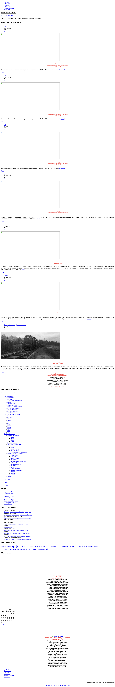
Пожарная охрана (16, 464)
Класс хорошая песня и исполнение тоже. (16, 524)
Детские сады (15, 458)
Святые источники (16, 400)
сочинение (100, 546)
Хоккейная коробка (16, 470)
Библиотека (14, 455)
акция (2, 546)
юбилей (45, 549)
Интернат (13, 459)
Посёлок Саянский (9, 434)
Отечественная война (13, 408)
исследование (40, 546)
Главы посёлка (15, 449)
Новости (6, 2)
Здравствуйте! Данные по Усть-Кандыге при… (17, 512)
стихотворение (8, 549)
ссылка (105, 546)
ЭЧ (8, 432)
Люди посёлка (11, 446)
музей (57, 546)
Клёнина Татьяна (9, 498)
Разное (6, 485)
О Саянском (7, 3)
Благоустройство (12, 443)
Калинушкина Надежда (11, 495)
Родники (9, 399)
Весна (12, 437)
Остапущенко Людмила (11, 501)
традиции (26, 549)
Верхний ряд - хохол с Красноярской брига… (17, 533)
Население (7, 6)
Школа (6, 225)
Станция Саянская (9, 325)
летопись (53, 546)
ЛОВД (9, 420)
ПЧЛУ (9, 428)
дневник (27, 546)
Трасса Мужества (21, 325)
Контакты (7, 9)
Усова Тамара (8, 504)
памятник (65, 546)
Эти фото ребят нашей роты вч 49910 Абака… (17, 536)
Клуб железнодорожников (18, 461)
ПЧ (8, 426)
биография (14, 546)
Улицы (9, 477)
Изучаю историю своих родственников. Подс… (18, 515)
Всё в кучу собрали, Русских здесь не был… (16, 530)
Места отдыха (11, 397)
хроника (32, 549)
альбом (6, 546)
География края (8, 396)
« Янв (2, 624)
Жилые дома (11, 474)
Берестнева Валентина (10, 491)
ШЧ (5, 26)
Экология (7, 484)
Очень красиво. (8, 527)
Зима (12, 441)
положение (77, 546)
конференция (47, 546)
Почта (12, 467)
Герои (12, 447)
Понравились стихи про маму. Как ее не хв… (17, 521)
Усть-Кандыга (11, 412)
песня (71, 546)
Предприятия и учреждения (15, 453)
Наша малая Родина (13, 435)
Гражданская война (13, 405)
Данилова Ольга (8, 493)
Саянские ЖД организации (12, 414)
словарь (96, 546)
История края (8, 402)
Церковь (13, 471)
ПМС (9, 425)
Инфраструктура (9, 8)
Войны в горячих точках (14, 406)
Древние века (11, 403)
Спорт (6, 482)
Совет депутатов (15, 468)
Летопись (7, 5)
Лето (12, 438)
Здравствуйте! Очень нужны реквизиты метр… (17, 518)
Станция (9, 417)
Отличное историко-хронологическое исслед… (17, 539)
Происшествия (8, 480)
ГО (8, 419)
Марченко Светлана (9, 499)
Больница (13, 456)
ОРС (8, 423)
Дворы (9, 476)
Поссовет (13, 465)
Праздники (7, 479)
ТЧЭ (8, 429)
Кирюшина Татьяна (9, 496)
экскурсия (39, 549)
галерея (23, 546)
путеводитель (89, 546)
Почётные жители (16, 450)
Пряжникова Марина (10, 502)
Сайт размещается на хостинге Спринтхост (57, 685)
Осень (12, 440)
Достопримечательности (14, 444)
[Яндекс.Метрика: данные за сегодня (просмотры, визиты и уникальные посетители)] (57, 636)
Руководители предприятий (19, 452)
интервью (32, 546)
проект (81, 546)
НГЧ (8, 422)
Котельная (14, 462)
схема (18, 549)
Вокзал (9, 415)
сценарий (22, 549)
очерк (61, 546)
